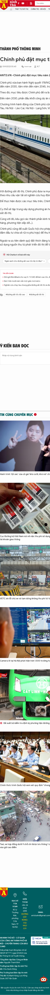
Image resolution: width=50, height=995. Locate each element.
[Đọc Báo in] (32, 3)
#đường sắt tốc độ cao (15, 294)
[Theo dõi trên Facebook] (19, 3)
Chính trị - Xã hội (38, 9)
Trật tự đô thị (21, 9)
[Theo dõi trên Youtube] (22, 3)
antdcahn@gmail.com (40, 915)
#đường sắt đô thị (36, 294)
